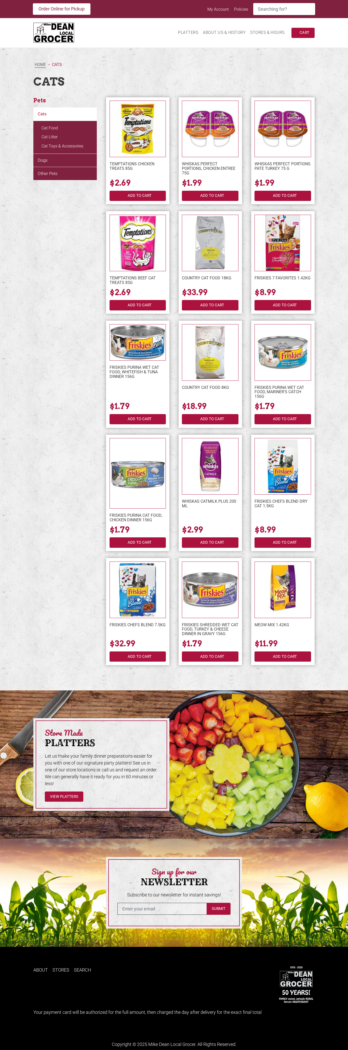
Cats (42, 113)
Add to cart (140, 195)
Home (40, 65)
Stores (60, 970)
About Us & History (224, 32)
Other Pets (48, 173)
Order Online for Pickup (61, 8)
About (40, 970)
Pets (39, 100)
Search (82, 970)
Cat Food (50, 128)
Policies (241, 9)
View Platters (64, 796)
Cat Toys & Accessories (62, 146)
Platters (188, 32)
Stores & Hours (267, 32)
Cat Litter (50, 136)
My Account (218, 9)
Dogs (43, 160)
